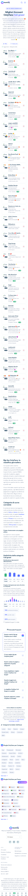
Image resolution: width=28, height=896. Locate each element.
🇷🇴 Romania (20, 787)
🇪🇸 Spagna (11, 787)
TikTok (19, 756)
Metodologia (18, 851)
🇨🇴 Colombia (16, 806)
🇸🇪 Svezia (12, 816)
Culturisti (4, 772)
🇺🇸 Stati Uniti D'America (8, 796)
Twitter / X (11, 766)
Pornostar (18, 750)
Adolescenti (5, 756)
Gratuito (4, 753)
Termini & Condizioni (6, 865)
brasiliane (21, 514)
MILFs (11, 769)
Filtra (6, 43)
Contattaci (3, 854)
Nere (23, 759)
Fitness (11, 518)
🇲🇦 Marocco (5, 790)
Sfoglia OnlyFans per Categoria (13, 745)
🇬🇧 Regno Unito (6, 806)
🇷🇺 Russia (14, 793)
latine (10, 512)
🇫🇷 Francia (21, 790)
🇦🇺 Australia (15, 800)
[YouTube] (17, 842)
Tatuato (12, 772)
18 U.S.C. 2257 (4, 873)
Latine (17, 759)
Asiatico (4, 762)
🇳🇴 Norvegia (22, 809)
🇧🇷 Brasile (13, 790)
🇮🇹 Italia (4, 787)
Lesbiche (17, 762)
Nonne (10, 762)
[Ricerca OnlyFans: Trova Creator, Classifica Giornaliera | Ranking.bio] (5, 2)
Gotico (17, 769)
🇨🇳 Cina (21, 793)
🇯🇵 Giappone (5, 800)
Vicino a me (23, 782)
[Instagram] (14, 842)
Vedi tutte (3, 775)
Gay (3, 750)
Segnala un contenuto (20, 855)
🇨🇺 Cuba (4, 809)
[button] (24, 2)
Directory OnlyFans (6, 852)
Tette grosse (12, 524)
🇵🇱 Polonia (4, 816)
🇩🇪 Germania (5, 803)
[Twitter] (10, 842)
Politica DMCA (5, 871)
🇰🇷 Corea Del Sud (6, 812)
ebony (16, 512)
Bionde (13, 756)
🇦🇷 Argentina (5, 793)
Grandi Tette (12, 753)
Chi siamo (3, 850)
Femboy (19, 766)
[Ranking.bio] (14, 828)
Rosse (11, 759)
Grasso (4, 766)
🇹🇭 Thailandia (12, 809)
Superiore (4, 769)
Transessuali (10, 750)
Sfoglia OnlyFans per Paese (12, 779)
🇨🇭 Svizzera (15, 803)
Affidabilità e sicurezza (21, 853)
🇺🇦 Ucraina (20, 796)
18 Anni (20, 753)
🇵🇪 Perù (16, 812)
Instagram (4, 759)
